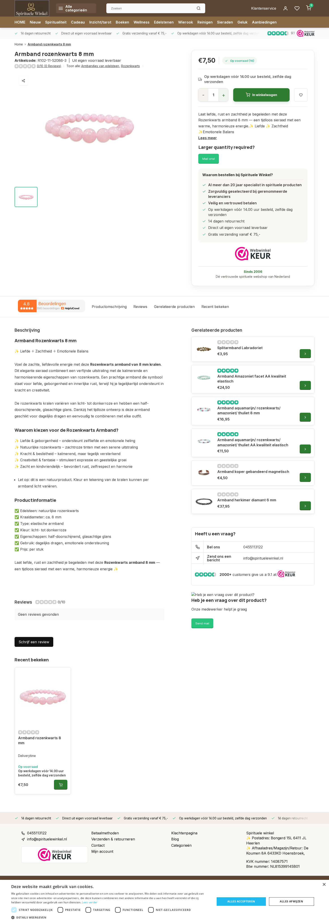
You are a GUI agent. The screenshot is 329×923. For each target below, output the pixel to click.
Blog (175, 839)
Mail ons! (208, 158)
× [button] (324, 884)
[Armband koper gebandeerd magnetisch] (204, 473)
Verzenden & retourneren (113, 839)
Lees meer (207, 138)
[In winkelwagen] (60, 785)
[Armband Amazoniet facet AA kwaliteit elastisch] (204, 378)
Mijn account (102, 851)
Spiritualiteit (55, 22)
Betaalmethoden (105, 833)
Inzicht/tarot (100, 22)
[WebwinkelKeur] (253, 253)
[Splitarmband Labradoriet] (204, 349)
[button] (110, 917)
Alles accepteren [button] (241, 901)
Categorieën (181, 845)
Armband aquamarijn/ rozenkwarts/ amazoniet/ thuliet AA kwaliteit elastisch (252, 442)
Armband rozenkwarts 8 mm (49, 44)
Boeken (122, 22)
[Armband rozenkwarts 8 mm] (43, 697)
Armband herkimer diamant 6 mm (246, 500)
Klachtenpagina (184, 833)
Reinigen (205, 22)
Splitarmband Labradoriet (240, 348)
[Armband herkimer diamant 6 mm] (204, 501)
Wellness (142, 22)
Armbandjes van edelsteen (100, 66)
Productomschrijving (109, 306)
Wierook (185, 22)
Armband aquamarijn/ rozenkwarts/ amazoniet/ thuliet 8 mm (248, 410)
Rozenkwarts (130, 66)
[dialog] (164, 901)
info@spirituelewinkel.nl (263, 558)
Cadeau (78, 22)
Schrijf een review (34, 642)
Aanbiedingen (264, 22)
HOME (20, 22)
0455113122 (253, 547)
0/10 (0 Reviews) (49, 66)
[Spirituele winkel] (32, 8)
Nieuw (35, 22)
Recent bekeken (215, 306)
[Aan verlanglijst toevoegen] (64, 674)
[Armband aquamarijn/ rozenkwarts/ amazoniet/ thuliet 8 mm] (204, 409)
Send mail (202, 623)
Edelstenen (164, 22)
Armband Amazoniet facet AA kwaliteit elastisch (251, 378)
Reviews (140, 306)
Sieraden (225, 22)
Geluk (242, 22)
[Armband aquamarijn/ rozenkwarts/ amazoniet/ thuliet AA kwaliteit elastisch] (204, 441)
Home (19, 44)
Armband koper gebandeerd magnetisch (253, 471)
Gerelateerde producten (174, 306)
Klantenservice (263, 8)
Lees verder (89, 902)
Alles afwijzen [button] (291, 901)
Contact (98, 845)
